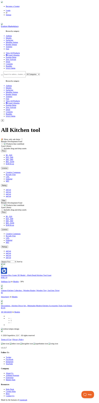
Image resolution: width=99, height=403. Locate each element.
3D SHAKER (6, 312)
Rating (4, 185)
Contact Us (10, 396)
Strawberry (5, 297)
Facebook (9, 359)
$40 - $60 (9, 159)
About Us (9, 373)
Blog (8, 394)
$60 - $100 (10, 162)
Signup (8, 15)
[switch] (22, 139)
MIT (7, 181)
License (4, 168)
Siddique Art (6, 282)
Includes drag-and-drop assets (15, 148)
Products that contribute (15, 144)
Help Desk (10, 389)
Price (4, 151)
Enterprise (10, 378)
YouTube (9, 364)
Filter (3, 200)
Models (16, 282)
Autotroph (23, 400)
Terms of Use (6, 340)
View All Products (13, 53)
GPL (8, 177)
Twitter (8, 357)
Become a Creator (13, 6)
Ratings (4, 247)
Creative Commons (13, 172)
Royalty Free (11, 175)
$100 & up (10, 164)
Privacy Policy (18, 340)
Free (7, 49)
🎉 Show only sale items (10, 139)
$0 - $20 (9, 155)
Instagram (9, 362)
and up (8, 190)
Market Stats (10, 380)
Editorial (9, 179)
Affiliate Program (12, 375)
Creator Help (11, 391)
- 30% (21, 282)
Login (8, 10)
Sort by (19, 262)
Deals (8, 62)
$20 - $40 (9, 157)
